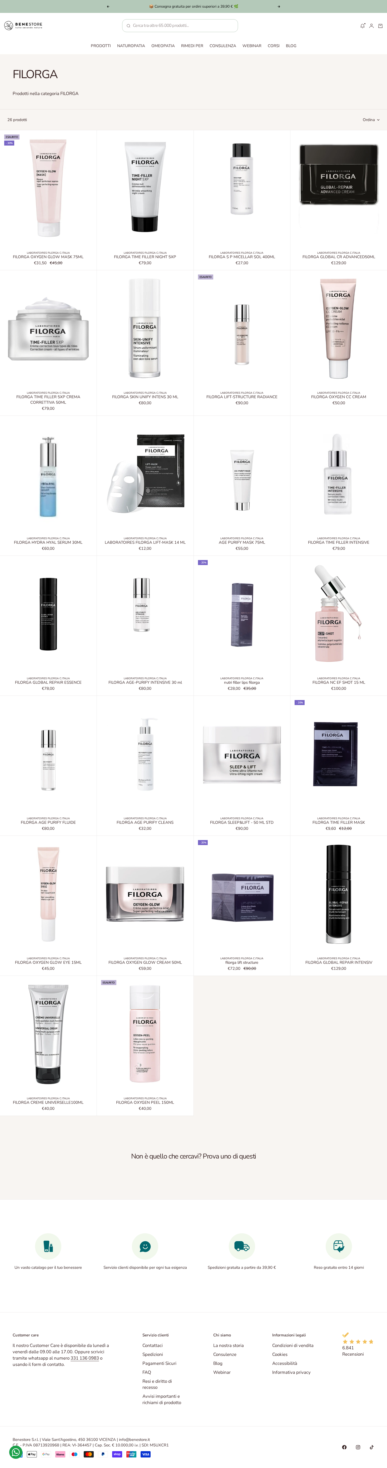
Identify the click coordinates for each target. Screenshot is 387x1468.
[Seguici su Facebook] (344, 1447)
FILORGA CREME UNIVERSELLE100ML (48, 1103)
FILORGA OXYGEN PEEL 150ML (145, 1103)
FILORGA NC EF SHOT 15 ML (338, 683)
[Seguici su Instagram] (358, 1447)
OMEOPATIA (163, 45)
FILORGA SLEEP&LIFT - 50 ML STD (242, 823)
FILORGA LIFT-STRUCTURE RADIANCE (241, 397)
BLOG (291, 45)
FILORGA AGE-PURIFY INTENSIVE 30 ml (145, 683)
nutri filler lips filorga (242, 683)
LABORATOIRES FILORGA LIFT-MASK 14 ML (145, 543)
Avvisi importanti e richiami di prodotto (161, 1399)
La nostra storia (228, 1345)
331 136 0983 (85, 1358)
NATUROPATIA (131, 45)
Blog (217, 1363)
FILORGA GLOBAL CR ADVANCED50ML (338, 257)
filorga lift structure (241, 963)
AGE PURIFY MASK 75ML (242, 543)
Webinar (222, 1372)
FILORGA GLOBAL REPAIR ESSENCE (48, 683)
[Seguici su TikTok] (371, 1447)
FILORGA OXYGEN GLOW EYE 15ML (48, 963)
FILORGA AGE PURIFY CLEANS (145, 823)
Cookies (279, 1354)
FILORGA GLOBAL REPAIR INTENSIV (338, 963)
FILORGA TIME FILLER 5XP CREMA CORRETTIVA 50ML (48, 400)
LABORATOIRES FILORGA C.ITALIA (48, 253)
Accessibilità (284, 1363)
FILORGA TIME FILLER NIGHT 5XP (145, 257)
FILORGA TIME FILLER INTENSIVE (338, 543)
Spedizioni (152, 1354)
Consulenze (224, 1354)
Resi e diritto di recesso (157, 1384)
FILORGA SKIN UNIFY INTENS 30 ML (145, 397)
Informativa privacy (291, 1372)
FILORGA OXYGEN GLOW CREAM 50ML (145, 963)
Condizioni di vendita (293, 1345)
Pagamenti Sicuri (159, 1363)
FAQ (146, 1372)
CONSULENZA (223, 45)
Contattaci (152, 1345)
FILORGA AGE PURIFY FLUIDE (48, 823)
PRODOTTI (101, 45)
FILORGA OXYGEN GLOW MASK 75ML (48, 257)
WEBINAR (251, 45)
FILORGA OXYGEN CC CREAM (338, 397)
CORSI (274, 45)
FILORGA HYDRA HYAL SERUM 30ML (48, 543)
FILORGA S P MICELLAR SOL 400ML (242, 257)
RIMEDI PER (192, 45)
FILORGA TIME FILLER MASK (338, 823)
